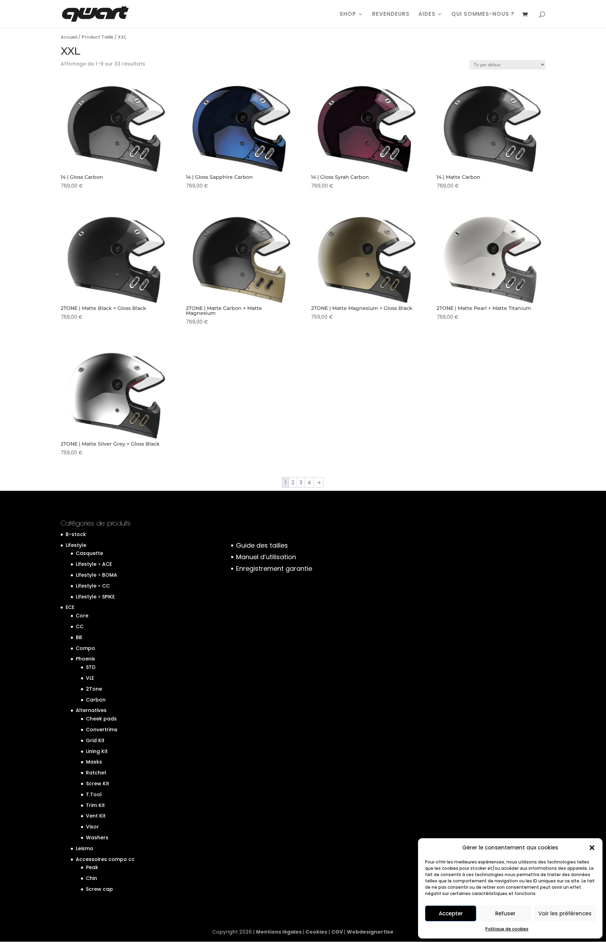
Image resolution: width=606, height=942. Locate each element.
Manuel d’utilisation (266, 557)
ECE (70, 607)
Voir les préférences (565, 913)
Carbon (96, 699)
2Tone (94, 688)
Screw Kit (97, 783)
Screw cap (99, 889)
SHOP (347, 15)
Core (82, 615)
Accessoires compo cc (105, 859)
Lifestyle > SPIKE (95, 596)
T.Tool (94, 794)
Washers (97, 837)
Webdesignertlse (370, 931)
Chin (91, 878)
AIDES (427, 15)
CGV (337, 931)
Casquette (89, 553)
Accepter (451, 913)
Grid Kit (95, 740)
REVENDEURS (391, 15)
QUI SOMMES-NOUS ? (482, 15)
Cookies (316, 931)
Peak (92, 867)
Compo (85, 648)
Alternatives (91, 710)
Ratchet (96, 772)
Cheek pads (101, 718)
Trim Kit (95, 805)
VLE (90, 678)
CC (79, 626)
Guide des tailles (262, 545)
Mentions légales (279, 931)
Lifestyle (76, 545)
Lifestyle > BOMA (96, 574)
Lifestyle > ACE (94, 564)
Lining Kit (97, 751)
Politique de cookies (506, 929)
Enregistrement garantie (274, 568)
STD (90, 667)
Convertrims (101, 729)
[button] (591, 847)
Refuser (505, 913)
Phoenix (85, 658)
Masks (94, 761)
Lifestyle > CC (93, 585)
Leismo (84, 848)
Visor (92, 826)
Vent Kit (96, 815)
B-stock (76, 534)
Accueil (69, 37)
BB (79, 637)
